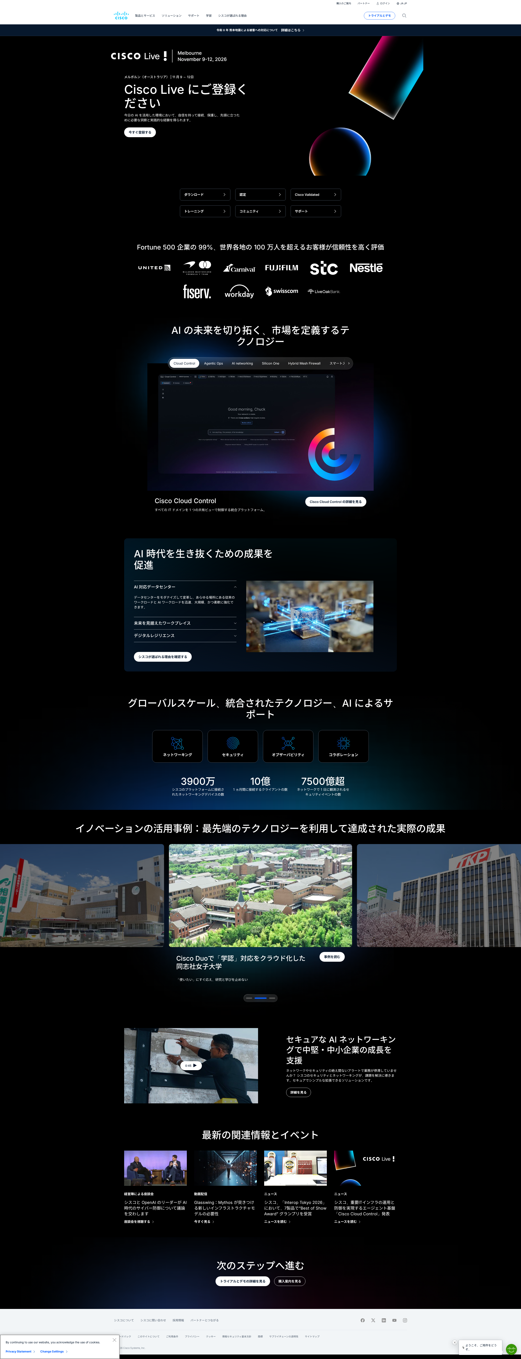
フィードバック (122, 1336)
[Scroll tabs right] (349, 363)
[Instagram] (405, 1320)
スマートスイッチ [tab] (342, 363)
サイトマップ (312, 1336)
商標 (260, 1336)
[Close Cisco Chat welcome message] (454, 1342)
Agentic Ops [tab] (213, 363)
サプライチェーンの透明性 (283, 1336)
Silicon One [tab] (270, 363)
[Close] (114, 1340)
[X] (373, 1320)
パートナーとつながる (204, 1320)
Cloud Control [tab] (184, 363)
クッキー (211, 1336)
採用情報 (178, 1320)
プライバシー (192, 1336)
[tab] (249, 998)
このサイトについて (149, 1336)
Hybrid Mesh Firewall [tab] (304, 363)
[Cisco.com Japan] (121, 16)
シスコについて (124, 1320)
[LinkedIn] (384, 1320)
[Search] (404, 15)
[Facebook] (363, 1320)
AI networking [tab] (242, 363)
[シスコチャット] (511, 1349)
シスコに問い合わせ (153, 1320)
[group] (260, 914)
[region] (60, 1347)
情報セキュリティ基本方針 (236, 1336)
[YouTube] (394, 1320)
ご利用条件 (172, 1336)
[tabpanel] (260, 437)
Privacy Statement (18, 1351)
